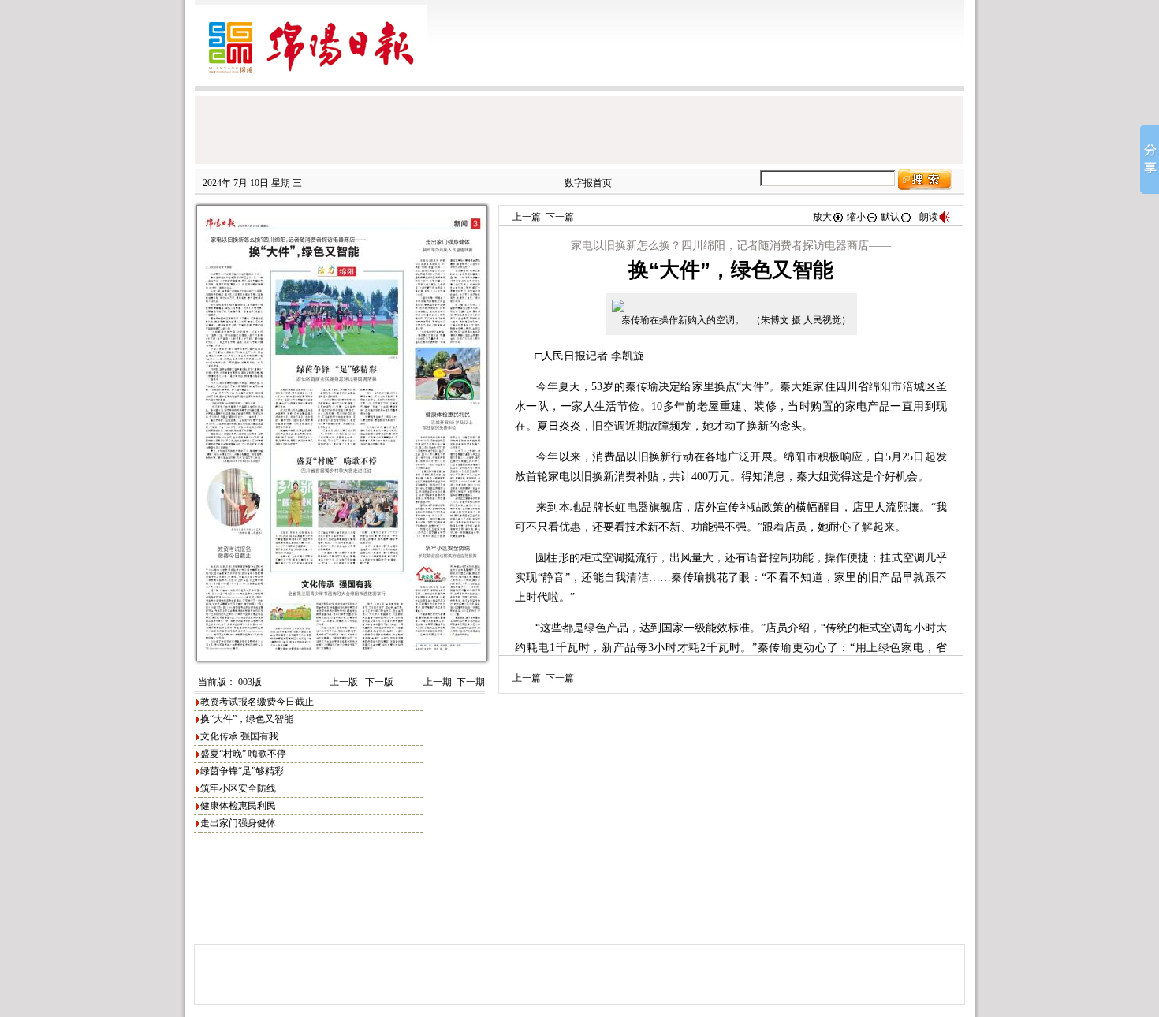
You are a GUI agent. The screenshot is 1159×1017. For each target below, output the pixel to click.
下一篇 (560, 216)
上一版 (342, 681)
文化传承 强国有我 (239, 736)
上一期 (437, 681)
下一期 (471, 681)
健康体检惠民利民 (238, 805)
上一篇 (526, 216)
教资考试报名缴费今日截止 (257, 701)
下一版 (378, 681)
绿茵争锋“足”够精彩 (242, 771)
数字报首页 (588, 182)
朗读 (928, 216)
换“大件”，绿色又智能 (246, 719)
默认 (890, 216)
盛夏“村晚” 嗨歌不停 (243, 753)
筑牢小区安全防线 (238, 788)
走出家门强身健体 (238, 823)
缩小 (856, 216)
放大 (822, 216)
